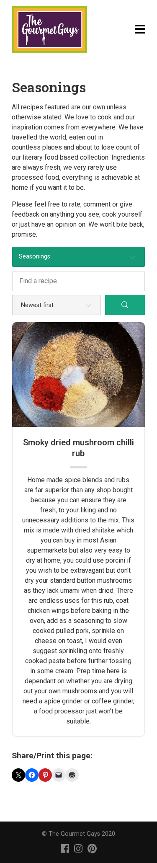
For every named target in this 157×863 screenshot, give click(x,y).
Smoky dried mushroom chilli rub (78, 447)
